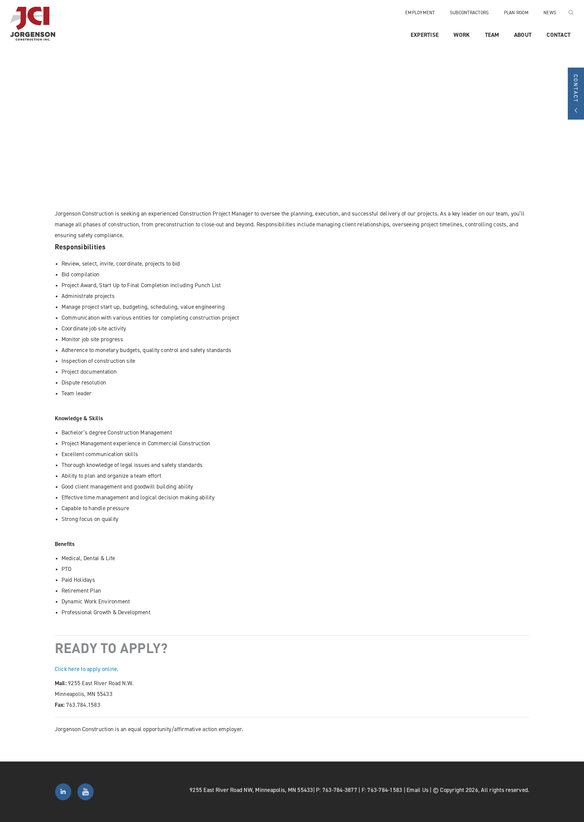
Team (492, 35)
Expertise (425, 35)
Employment (420, 12)
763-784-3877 (339, 790)
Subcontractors (469, 12)
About (523, 35)
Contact (558, 35)
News (549, 12)
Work (462, 35)
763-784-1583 (384, 790)
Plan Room (516, 12)
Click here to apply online (86, 669)
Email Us (418, 790)
